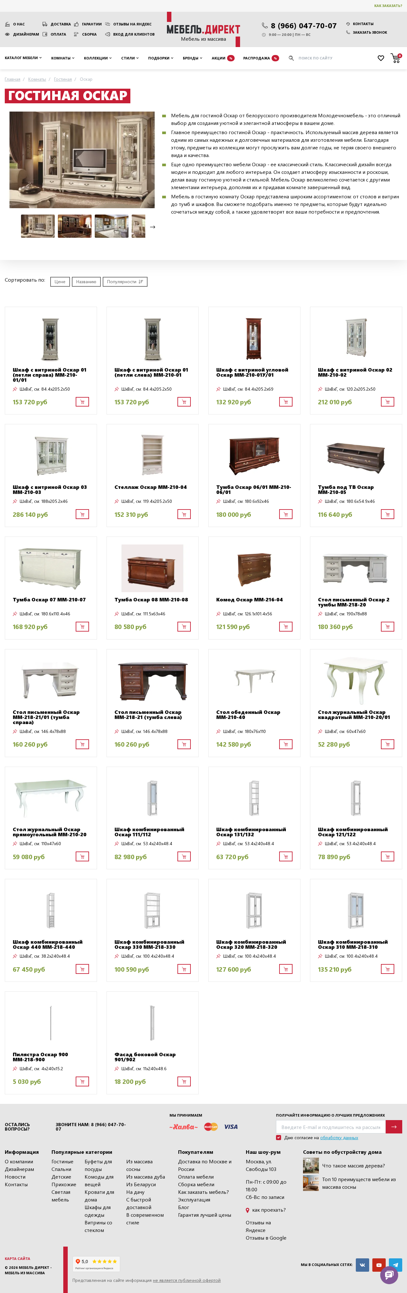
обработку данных (339, 1137)
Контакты (363, 23)
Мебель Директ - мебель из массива (28, 1270)
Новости (15, 1176)
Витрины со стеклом (98, 1226)
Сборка (89, 34)
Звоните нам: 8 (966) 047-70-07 (91, 1126)
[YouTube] (379, 1265)
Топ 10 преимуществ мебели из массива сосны (359, 1183)
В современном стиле (145, 1218)
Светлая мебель (61, 1195)
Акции (222, 57)
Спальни (61, 1169)
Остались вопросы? (17, 1126)
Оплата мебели (196, 1176)
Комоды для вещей (99, 1180)
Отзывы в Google (266, 1237)
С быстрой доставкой (138, 1203)
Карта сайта (17, 1258)
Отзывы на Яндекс (132, 24)
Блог (183, 1207)
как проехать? (268, 1209)
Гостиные (62, 1161)
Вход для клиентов (134, 34)
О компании (19, 1161)
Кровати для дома (99, 1195)
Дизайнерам (26, 34)
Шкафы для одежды (98, 1211)
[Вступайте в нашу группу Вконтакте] (362, 1265)
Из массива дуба (145, 1176)
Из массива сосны (139, 1165)
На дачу (135, 1191)
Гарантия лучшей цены (204, 1214)
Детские (61, 1176)
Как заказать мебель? (203, 1191)
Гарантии (92, 24)
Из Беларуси (141, 1184)
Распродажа (260, 57)
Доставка (61, 24)
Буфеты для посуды (98, 1165)
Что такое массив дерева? (353, 1165)
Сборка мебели (196, 1184)
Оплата (58, 34)
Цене (60, 281)
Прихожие (64, 1184)
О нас (19, 24)
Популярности (121, 281)
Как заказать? (388, 5)
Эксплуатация (194, 1199)
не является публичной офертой (187, 1280)
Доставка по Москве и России (204, 1165)
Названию (86, 281)
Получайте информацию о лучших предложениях (330, 1115)
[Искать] (291, 58)
